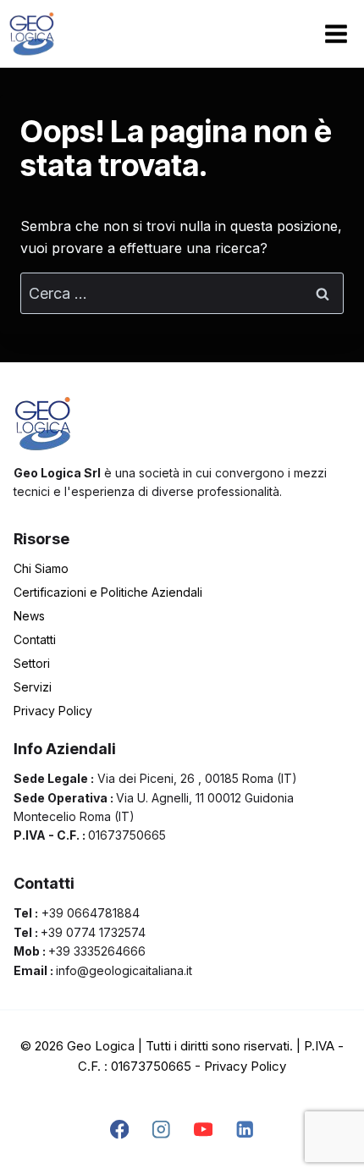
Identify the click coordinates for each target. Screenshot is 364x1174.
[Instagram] (161, 1130)
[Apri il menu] (336, 33)
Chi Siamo (41, 568)
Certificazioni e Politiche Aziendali (108, 592)
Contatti (35, 639)
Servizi (33, 687)
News (29, 616)
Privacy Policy (53, 710)
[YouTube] (203, 1130)
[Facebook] (119, 1130)
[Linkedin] (245, 1130)
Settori (32, 663)
